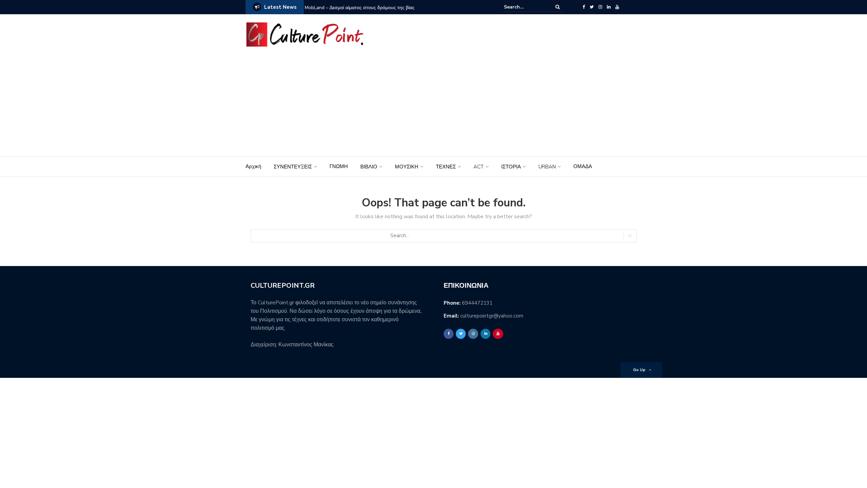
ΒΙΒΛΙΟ (368, 166)
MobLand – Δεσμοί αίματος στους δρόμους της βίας (360, 7)
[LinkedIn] (609, 7)
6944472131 (477, 303)
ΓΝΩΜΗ (339, 166)
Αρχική (253, 166)
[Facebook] (583, 7)
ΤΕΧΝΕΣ (446, 166)
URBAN (547, 166)
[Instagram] (600, 7)
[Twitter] (591, 7)
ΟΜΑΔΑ (582, 166)
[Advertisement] (433, 105)
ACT (478, 166)
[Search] (558, 7)
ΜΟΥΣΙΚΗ (406, 166)
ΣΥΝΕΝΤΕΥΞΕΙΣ (293, 166)
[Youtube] (617, 7)
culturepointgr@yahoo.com (491, 315)
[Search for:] (524, 7)
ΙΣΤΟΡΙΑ (511, 166)
